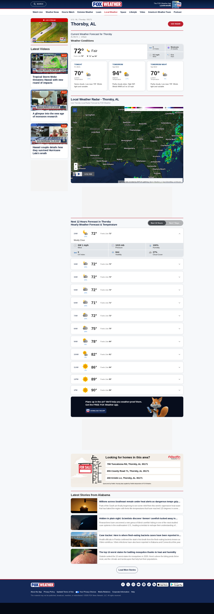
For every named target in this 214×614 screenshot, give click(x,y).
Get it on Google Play (176, 585)
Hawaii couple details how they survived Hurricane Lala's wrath (48, 150)
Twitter (128, 584)
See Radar (175, 24)
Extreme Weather (85, 12)
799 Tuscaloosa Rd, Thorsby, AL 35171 (127, 464)
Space (123, 12)
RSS (154, 584)
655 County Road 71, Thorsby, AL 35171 (128, 471)
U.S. (72, 19)
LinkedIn (144, 584)
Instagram (133, 584)
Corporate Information (120, 592)
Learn (98, 12)
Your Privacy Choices (88, 592)
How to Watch (68, 12)
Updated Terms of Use (65, 592)
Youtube (138, 584)
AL (77, 19)
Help (133, 592)
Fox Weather (107, 4)
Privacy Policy (49, 592)
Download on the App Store (163, 585)
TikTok (149, 584)
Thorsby (82, 19)
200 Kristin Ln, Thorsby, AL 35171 (125, 478)
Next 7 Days (174, 223)
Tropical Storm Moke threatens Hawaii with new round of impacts (48, 79)
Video (142, 12)
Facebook (123, 584)
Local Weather (110, 12)
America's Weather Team (159, 12)
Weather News (52, 12)
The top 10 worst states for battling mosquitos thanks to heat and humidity (137, 552)
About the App (36, 592)
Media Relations (104, 592)
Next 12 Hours (157, 223)
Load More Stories (127, 570)
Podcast (177, 12)
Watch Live (38, 12)
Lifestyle (133, 12)
